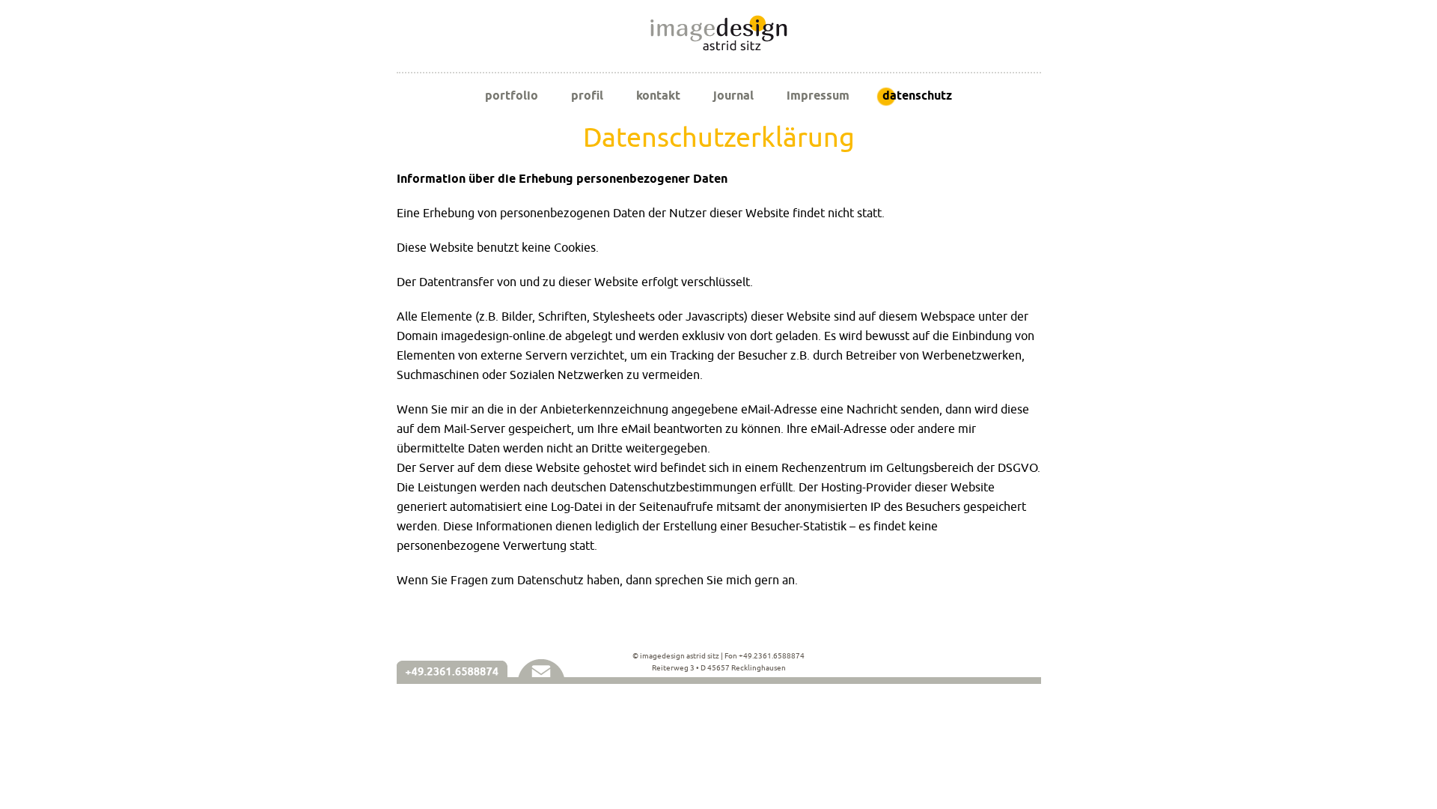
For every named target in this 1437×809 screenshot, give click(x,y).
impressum (818, 95)
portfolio (511, 95)
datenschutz (917, 95)
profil (587, 95)
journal (733, 95)
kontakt (658, 95)
